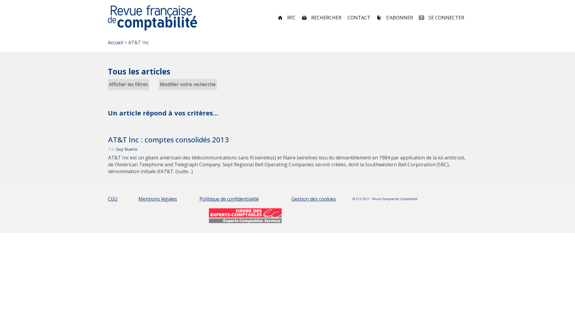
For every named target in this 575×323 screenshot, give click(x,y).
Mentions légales (157, 199)
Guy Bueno (126, 149)
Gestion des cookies (313, 199)
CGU (113, 199)
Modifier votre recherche (188, 84)
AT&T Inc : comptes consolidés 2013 (168, 139)
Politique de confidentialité (229, 199)
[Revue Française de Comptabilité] (152, 18)
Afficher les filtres (128, 84)
